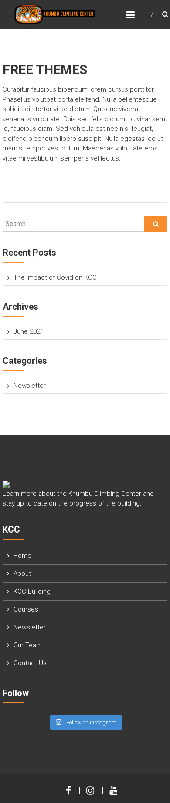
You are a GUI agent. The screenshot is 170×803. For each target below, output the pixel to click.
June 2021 (29, 331)
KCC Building (32, 591)
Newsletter (30, 386)
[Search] (155, 224)
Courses (26, 609)
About (22, 573)
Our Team (28, 645)
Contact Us (30, 663)
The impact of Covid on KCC (55, 277)
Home (22, 556)
